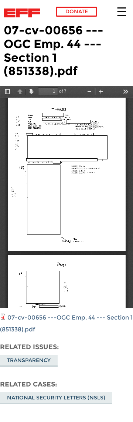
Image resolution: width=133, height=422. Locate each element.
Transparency (29, 360)
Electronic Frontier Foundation (24, 13)
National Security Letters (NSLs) (56, 397)
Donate (76, 11)
